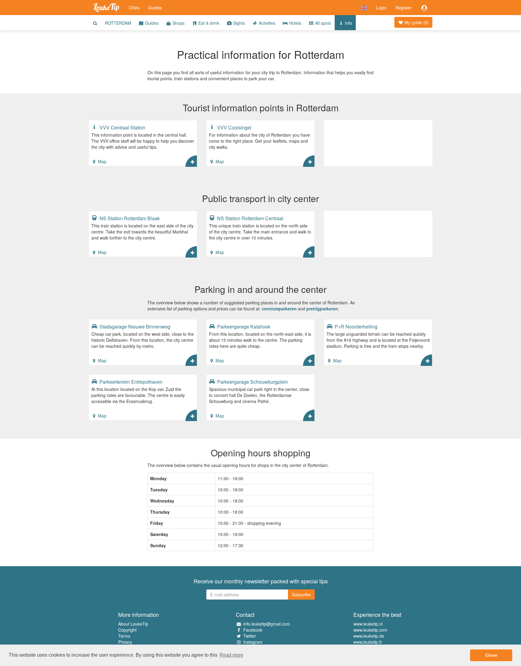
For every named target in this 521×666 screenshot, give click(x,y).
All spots (322, 23)
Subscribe (301, 594)
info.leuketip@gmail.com (266, 624)
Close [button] (491, 655)
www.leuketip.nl (368, 624)
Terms (124, 636)
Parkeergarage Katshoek (243, 326)
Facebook (252, 630)
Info (348, 23)
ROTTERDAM (118, 23)
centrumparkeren (279, 309)
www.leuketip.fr (367, 642)
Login (381, 8)
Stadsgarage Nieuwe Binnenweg (134, 326)
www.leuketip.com (370, 630)
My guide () (416, 22)
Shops (178, 23)
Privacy (125, 642)
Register (404, 8)
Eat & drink (208, 23)
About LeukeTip (133, 624)
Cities (134, 8)
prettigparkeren (322, 309)
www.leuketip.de (368, 636)
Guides (155, 8)
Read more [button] (231, 655)
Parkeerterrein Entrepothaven (130, 381)
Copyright (127, 630)
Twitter (249, 636)
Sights (238, 23)
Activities (266, 23)
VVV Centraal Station (121, 127)
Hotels (294, 23)
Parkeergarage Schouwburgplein (252, 381)
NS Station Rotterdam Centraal (249, 218)
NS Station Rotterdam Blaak (129, 218)
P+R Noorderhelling (355, 326)
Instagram (253, 642)
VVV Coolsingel (233, 127)
